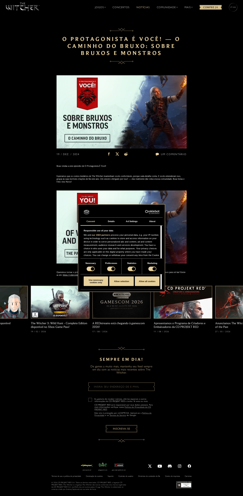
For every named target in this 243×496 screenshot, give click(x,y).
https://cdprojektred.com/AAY (77, 275)
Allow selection (121, 281)
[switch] (111, 269)
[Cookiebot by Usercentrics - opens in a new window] (147, 212)
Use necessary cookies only (96, 281)
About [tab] (152, 221)
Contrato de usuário (125, 476)
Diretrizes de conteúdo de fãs (149, 476)
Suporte (110, 476)
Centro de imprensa (172, 476)
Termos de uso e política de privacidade (66, 476)
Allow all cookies (147, 281)
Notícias (143, 7)
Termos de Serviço (118, 415)
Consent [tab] (90, 221)
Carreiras (188, 476)
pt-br (233, 7)
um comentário (173, 154)
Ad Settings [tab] (132, 221)
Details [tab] (111, 221)
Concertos (121, 7)
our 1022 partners (101, 235)
